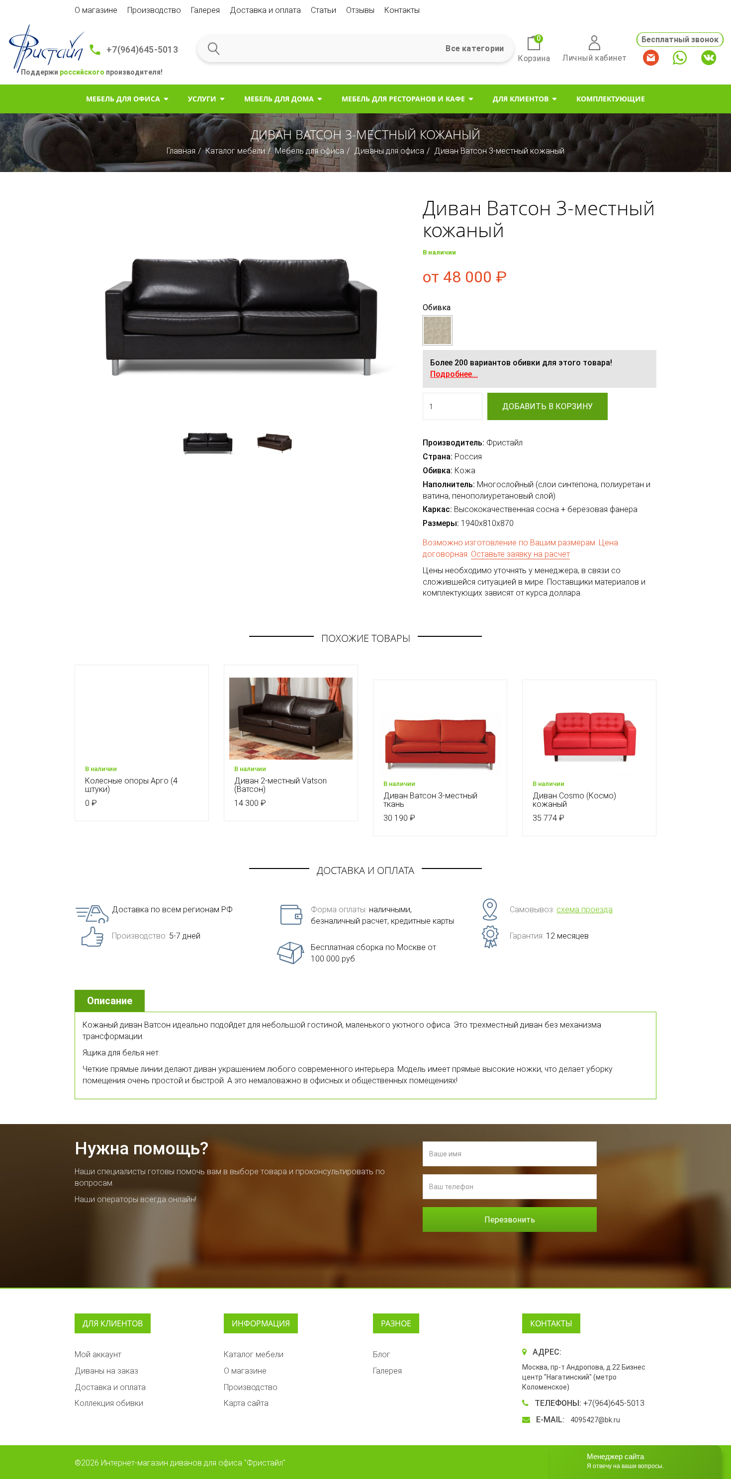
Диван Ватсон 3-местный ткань (430, 800)
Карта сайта (246, 1403)
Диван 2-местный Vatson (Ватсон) (280, 785)
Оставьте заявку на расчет (520, 554)
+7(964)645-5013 (142, 49)
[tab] (111, 1001)
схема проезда (584, 909)
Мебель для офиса (123, 98)
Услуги (202, 98)
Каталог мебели (235, 151)
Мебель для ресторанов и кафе (403, 98)
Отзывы (360, 10)
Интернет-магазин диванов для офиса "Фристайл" (193, 1463)
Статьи (323, 10)
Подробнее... (454, 374)
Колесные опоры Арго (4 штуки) (131, 785)
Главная (181, 151)
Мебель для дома (279, 98)
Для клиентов (520, 98)
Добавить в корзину (547, 406)
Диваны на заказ (106, 1371)
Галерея (205, 10)
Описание (109, 1001)
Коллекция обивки (109, 1403)
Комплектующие (610, 98)
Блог (381, 1354)
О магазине (96, 10)
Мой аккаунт (98, 1354)
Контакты (402, 10)
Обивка (437, 307)
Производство (154, 10)
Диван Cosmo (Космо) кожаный (574, 800)
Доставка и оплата (265, 10)
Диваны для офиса (389, 151)
